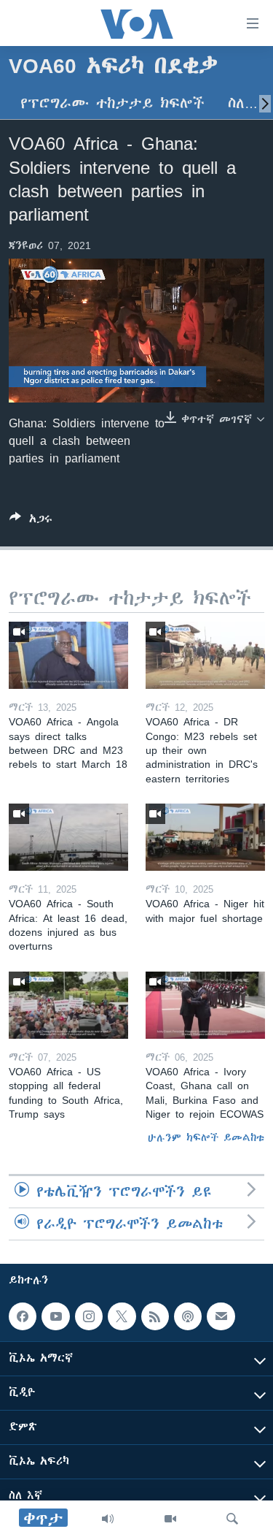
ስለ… (243, 103)
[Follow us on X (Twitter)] (121, 1316)
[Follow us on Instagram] (89, 1316)
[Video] (170, 1518)
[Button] (30, 521)
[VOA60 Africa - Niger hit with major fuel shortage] (205, 837)
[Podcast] (188, 1316)
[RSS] (155, 1316)
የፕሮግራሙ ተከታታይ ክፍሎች (112, 103)
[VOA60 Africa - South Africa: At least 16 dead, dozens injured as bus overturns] (68, 837)
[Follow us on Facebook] (22, 1316)
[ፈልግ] (232, 1518)
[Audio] (108, 1518)
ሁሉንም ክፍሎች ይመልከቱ (206, 1137)
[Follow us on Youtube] (55, 1316)
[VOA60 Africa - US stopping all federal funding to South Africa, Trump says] (68, 1005)
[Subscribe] (220, 1316)
